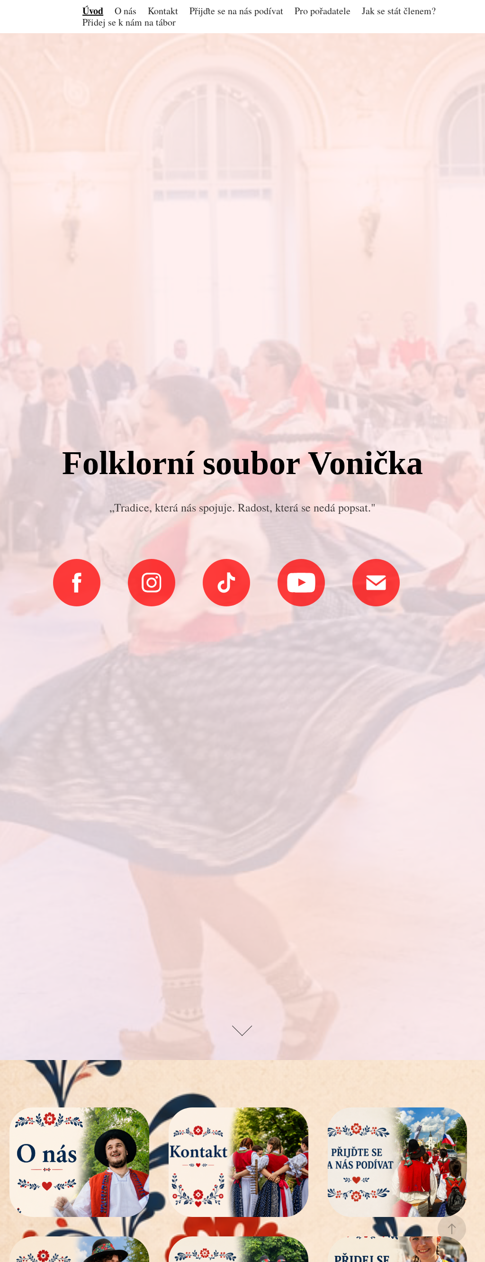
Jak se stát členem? (399, 10)
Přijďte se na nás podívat (236, 10)
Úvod (92, 11)
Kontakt (163, 10)
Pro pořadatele (322, 10)
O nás (125, 10)
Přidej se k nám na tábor (129, 22)
